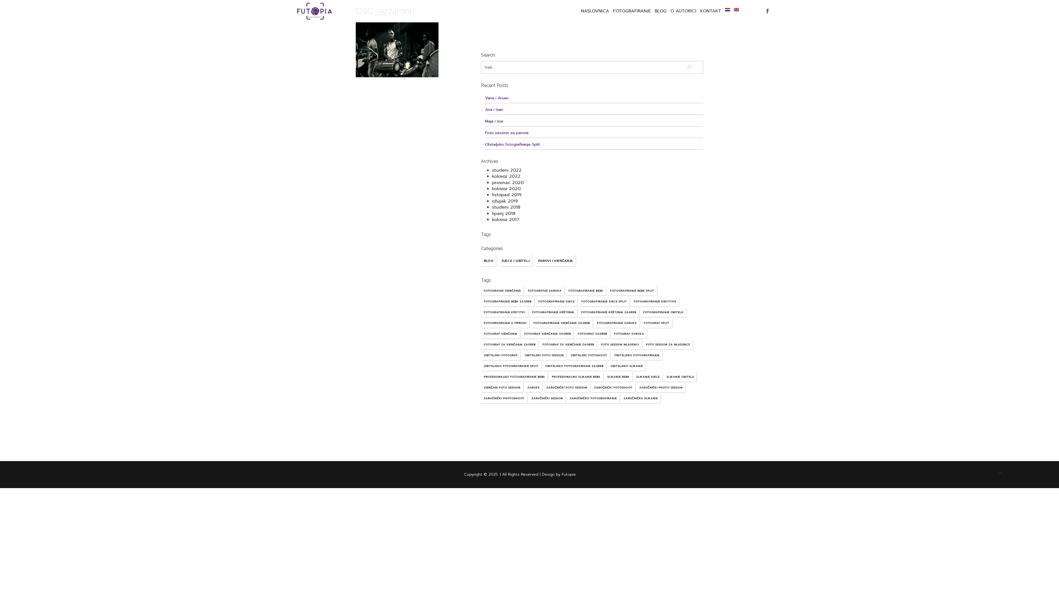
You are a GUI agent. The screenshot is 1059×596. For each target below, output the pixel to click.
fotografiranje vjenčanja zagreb (561, 323)
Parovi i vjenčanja (555, 260)
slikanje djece (648, 377)
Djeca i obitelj (516, 260)
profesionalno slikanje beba (576, 377)
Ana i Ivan (494, 110)
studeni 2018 (506, 207)
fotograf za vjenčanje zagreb (568, 344)
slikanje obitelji (680, 377)
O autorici (683, 11)
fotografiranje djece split (604, 301)
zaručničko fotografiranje (593, 398)
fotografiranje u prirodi (505, 323)
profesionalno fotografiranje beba (514, 377)
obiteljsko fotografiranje (636, 355)
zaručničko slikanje (641, 398)
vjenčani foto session (502, 387)
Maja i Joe (494, 121)
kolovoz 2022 (506, 176)
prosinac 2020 (508, 182)
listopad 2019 (507, 194)
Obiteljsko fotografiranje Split (512, 144)
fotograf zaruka (629, 334)
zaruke (533, 387)
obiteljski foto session (544, 355)
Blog (661, 11)
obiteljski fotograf (501, 355)
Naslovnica (595, 11)
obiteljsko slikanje (626, 366)
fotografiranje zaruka (617, 323)
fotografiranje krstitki (504, 312)
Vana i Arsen (497, 98)
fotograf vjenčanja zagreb (547, 334)
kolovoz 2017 (505, 219)
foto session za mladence (668, 344)
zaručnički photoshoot (504, 398)
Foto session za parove (507, 133)
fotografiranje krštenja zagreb (608, 312)
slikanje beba (618, 377)
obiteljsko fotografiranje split (511, 366)
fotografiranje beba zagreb (507, 301)
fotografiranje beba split (632, 291)
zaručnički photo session (661, 387)
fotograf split (656, 323)
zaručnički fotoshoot (613, 387)
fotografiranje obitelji (663, 312)
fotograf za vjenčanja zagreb (510, 344)
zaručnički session (547, 398)
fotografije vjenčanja (502, 291)
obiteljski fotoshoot (589, 355)
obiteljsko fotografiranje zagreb (574, 366)
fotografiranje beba (585, 291)
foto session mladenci (620, 344)
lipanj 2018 (503, 213)
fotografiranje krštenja (553, 312)
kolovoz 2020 (506, 188)
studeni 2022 (507, 170)
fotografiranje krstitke (655, 301)
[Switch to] (727, 9)
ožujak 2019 (505, 201)
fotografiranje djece (556, 301)
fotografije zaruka (544, 291)
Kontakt (710, 11)
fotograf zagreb (592, 334)
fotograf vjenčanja (500, 334)
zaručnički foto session (566, 387)
